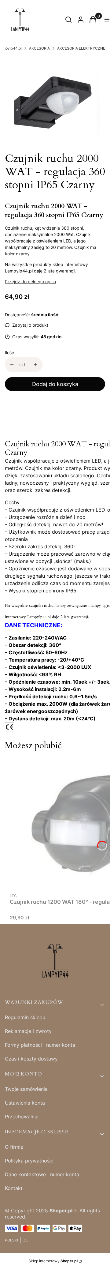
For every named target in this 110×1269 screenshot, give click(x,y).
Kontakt (14, 1188)
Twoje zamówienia (26, 1089)
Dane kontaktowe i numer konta (42, 1174)
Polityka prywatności (29, 1161)
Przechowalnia (21, 1116)
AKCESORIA (39, 48)
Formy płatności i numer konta (40, 1045)
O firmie (14, 1147)
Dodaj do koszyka (55, 384)
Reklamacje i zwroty (28, 1031)
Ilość (9, 352)
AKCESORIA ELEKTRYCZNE (81, 48)
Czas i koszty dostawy (31, 1059)
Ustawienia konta (25, 1103)
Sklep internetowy (53, 1261)
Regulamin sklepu (25, 1017)
